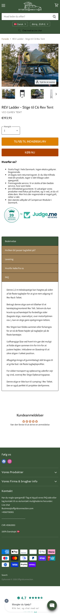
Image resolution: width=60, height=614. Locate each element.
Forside (5, 38)
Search (5, 575)
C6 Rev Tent (14, 112)
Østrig (39, 24)
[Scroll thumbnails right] (55, 94)
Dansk (20, 24)
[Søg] (54, 16)
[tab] (30, 241)
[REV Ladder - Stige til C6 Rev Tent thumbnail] (8, 94)
